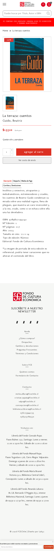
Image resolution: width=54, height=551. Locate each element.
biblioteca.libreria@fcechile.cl (27, 409)
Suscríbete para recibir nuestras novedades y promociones (19, 544)
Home (5, 31)
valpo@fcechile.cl (27, 401)
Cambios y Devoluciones (12, 186)
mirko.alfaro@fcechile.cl (27, 394)
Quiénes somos (27, 372)
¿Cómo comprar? (27, 338)
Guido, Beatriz (12, 120)
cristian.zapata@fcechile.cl (27, 398)
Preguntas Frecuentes (27, 350)
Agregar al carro (34, 152)
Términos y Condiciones (27, 353)
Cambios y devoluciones (27, 346)
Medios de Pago (26, 181)
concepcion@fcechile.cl (27, 405)
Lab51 (41, 532)
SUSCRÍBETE (48, 547)
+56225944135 (27, 413)
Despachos (27, 342)
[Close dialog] (52, 541)
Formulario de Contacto (27, 376)
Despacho (16, 181)
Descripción (7, 181)
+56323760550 (27, 417)
